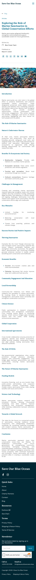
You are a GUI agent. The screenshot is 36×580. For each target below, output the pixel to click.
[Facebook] (3, 56)
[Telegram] (21, 56)
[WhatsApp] (10, 56)
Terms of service (8, 530)
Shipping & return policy (11, 526)
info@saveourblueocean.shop (24, 564)
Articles (4, 18)
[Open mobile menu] (33, 3)
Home (4, 486)
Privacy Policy (6, 574)
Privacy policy (7, 523)
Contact (5, 497)
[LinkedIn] (18, 56)
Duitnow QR (6, 510)
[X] (7, 56)
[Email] (25, 56)
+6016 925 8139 (7, 564)
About (4, 490)
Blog (3, 501)
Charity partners (8, 494)
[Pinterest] (14, 56)
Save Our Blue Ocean (11, 3)
